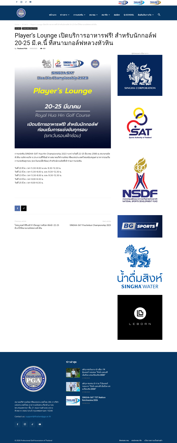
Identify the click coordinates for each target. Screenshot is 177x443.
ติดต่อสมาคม (124, 440)
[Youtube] (30, 2)
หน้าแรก (52, 14)
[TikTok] (26, 2)
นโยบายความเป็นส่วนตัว (153, 440)
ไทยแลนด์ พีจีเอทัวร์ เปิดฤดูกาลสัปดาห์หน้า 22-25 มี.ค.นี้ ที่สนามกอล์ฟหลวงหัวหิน (37, 226)
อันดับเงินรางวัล (144, 14)
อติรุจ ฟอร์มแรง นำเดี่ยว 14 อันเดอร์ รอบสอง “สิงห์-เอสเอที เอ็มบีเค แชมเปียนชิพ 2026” (95, 372)
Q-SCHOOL (129, 14)
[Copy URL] (24, 208)
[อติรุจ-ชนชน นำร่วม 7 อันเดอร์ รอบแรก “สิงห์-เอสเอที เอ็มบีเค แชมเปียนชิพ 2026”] (73, 387)
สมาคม (92, 14)
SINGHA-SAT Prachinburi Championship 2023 (90, 225)
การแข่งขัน (78, 14)
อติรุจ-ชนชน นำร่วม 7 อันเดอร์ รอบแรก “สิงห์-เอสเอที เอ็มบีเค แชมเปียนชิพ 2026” (96, 386)
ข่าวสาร (63, 14)
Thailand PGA (22, 48)
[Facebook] (17, 2)
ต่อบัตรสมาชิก (137, 440)
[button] (159, 15)
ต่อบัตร (117, 14)
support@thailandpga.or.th (38, 416)
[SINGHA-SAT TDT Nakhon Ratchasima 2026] (73, 401)
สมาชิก (105, 14)
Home (17, 24)
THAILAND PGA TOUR (30, 28)
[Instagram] (21, 2)
